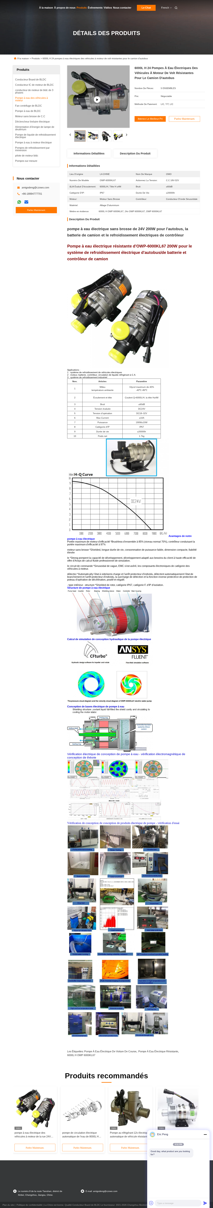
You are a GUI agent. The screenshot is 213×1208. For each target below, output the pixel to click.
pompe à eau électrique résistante (158, 1051)
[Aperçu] (17, 7)
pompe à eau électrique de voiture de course (110, 1051)
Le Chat (146, 7)
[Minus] (205, 1134)
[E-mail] (26, 201)
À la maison (46, 7)
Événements (95, 7)
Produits (82, 7)
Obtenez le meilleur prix (150, 119)
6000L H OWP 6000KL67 (81, 1055)
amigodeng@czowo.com (35, 187)
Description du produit (135, 153)
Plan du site (8, 1205)
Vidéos (108, 7)
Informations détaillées (89, 153)
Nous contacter (122, 7)
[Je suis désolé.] (19, 201)
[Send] (205, 1203)
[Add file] (151, 1203)
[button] (18, 1116)
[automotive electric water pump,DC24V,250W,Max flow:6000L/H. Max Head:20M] (98, 96)
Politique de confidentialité (29, 1205)
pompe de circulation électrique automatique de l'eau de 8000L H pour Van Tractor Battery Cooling (80, 1134)
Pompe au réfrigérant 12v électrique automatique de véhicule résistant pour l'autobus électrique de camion (129, 1134)
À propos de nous (64, 7)
